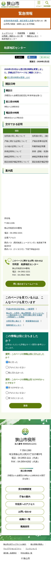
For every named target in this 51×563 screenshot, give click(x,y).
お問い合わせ (24, 511)
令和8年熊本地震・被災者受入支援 (18, 21)
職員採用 (25, 526)
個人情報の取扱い (37, 544)
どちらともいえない (16, 367)
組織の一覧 (24, 519)
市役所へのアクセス (25, 504)
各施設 (32, 33)
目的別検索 (47, 6)
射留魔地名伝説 (32, 321)
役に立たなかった (16, 373)
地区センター (32, 36)
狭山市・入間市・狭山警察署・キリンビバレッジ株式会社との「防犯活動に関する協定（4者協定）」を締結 (25, 315)
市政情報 (21, 33)
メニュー (39, 6)
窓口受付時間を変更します (18, 77)
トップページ (7, 33)
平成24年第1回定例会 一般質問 (20, 309)
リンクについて (31, 548)
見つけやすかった (16, 387)
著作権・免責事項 (9, 553)
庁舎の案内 (24, 496)
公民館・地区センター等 (12, 36)
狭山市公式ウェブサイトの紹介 (14, 544)
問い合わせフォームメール (25, 284)
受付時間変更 (24, 489)
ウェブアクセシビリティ (12, 548)
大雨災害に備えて (13, 321)
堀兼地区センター (13, 325)
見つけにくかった (16, 398)
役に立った (13, 362)
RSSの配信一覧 (26, 553)
